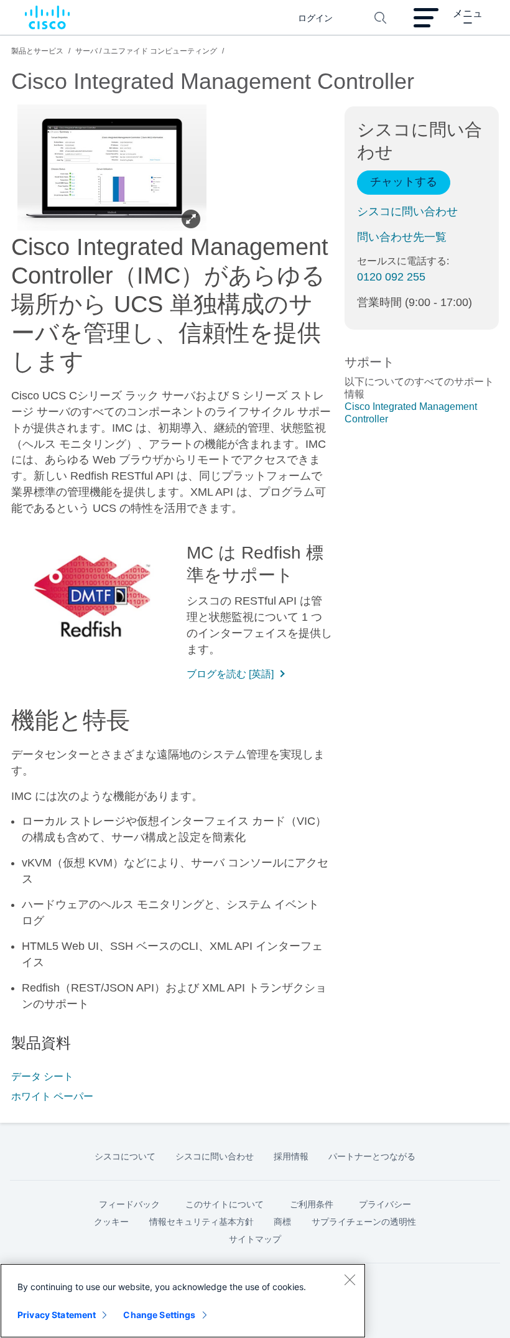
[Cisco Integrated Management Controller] (111, 170)
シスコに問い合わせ (407, 211)
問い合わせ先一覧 (402, 237)
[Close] (349, 1279)
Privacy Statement (56, 1314)
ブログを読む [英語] (230, 674)
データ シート (42, 1076)
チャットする (403, 181)
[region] (183, 1300)
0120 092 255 (391, 277)
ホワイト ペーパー (52, 1096)
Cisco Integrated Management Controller (411, 412)
